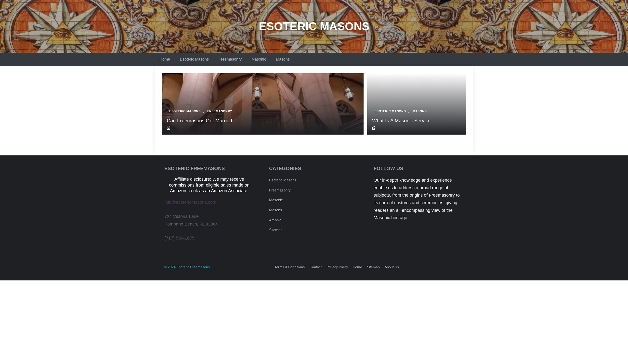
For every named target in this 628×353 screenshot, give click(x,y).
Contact (316, 267)
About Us (392, 267)
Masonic (258, 59)
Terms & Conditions (290, 267)
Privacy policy (337, 267)
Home (164, 59)
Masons (283, 59)
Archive (275, 220)
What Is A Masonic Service (401, 120)
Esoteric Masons (314, 26)
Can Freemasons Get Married (199, 120)
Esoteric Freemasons (193, 267)
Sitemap (275, 230)
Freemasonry (230, 59)
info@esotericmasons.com (190, 202)
